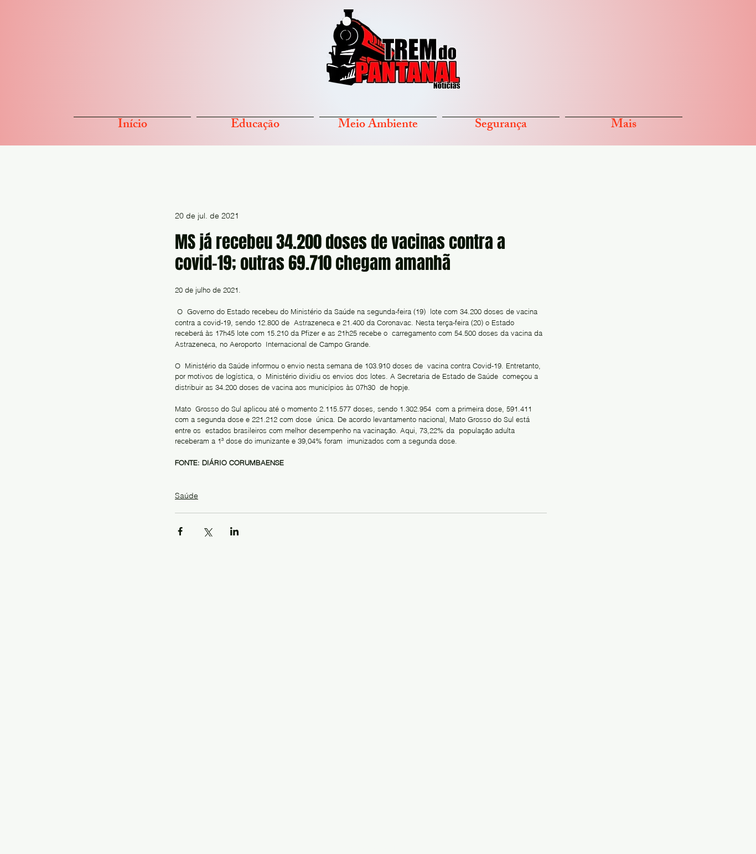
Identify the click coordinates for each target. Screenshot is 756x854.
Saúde (186, 496)
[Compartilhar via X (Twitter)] (207, 531)
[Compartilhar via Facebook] (180, 531)
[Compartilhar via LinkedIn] (234, 531)
